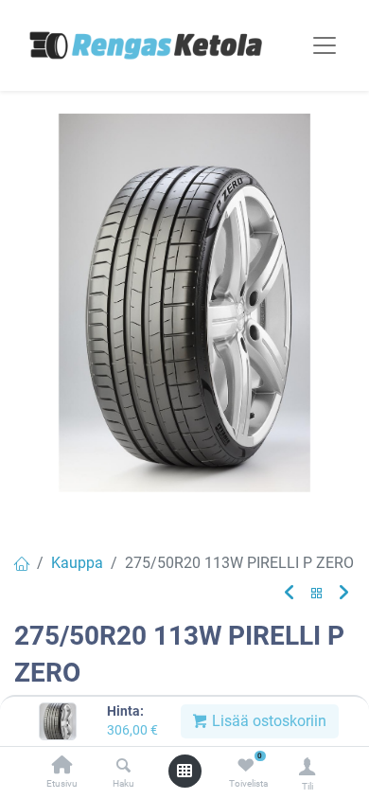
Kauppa (77, 563)
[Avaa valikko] (184, 770)
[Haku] (123, 766)
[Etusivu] (62, 766)
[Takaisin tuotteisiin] (317, 594)
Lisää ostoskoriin (267, 721)
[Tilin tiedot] (307, 766)
